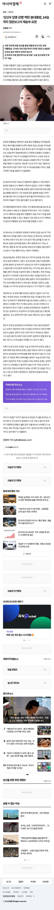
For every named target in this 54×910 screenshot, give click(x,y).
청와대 (10, 12)
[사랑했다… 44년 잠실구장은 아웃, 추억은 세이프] (11, 857)
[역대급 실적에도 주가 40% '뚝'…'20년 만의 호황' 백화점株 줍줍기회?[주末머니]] (9, 503)
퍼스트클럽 (6, 892)
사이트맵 (45, 881)
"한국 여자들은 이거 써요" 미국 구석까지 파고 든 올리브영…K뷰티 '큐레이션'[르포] (27, 399)
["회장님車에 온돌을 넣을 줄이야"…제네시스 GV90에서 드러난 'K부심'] (11, 844)
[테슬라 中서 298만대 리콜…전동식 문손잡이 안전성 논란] (9, 549)
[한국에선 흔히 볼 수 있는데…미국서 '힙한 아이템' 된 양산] (44, 771)
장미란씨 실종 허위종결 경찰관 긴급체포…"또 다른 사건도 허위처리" (27, 389)
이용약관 (20, 896)
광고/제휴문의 (16, 888)
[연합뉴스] (27, 103)
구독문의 (16, 892)
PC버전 (33, 881)
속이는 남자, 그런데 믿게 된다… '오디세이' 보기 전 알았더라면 (35, 827)
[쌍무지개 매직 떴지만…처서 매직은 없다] (11, 819)
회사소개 (6, 888)
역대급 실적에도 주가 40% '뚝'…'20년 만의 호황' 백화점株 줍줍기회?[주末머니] (34, 498)
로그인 (8, 881)
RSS (31, 892)
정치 (4, 12)
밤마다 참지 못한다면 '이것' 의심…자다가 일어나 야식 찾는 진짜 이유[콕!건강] (21, 744)
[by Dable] (47, 781)
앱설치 (21, 881)
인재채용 (26, 888)
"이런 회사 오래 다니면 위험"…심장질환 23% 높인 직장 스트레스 (33, 510)
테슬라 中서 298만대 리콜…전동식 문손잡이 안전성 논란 (34, 545)
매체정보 (29, 896)
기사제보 (24, 892)
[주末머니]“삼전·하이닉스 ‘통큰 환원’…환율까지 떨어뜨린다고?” (34, 522)
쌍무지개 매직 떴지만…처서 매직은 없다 (35, 814)
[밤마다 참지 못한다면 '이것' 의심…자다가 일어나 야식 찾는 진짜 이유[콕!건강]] (44, 747)
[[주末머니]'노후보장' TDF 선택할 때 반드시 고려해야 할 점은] (9, 538)
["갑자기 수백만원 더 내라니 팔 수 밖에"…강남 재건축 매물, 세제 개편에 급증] (44, 759)
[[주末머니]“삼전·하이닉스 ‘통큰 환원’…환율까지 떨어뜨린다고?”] (9, 526)
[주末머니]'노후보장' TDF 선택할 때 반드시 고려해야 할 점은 (34, 533)
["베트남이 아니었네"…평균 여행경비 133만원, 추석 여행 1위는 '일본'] (44, 734)
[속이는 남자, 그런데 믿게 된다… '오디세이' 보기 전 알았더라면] (11, 832)
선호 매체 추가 (11, 37)
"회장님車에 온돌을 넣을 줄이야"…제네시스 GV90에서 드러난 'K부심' (35, 839)
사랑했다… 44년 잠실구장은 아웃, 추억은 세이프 (35, 852)
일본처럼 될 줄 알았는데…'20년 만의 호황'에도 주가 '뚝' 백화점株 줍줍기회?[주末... (27, 394)
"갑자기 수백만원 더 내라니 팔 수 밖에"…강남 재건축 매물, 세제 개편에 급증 (21, 756)
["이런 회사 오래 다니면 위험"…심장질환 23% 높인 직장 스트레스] (9, 514)
